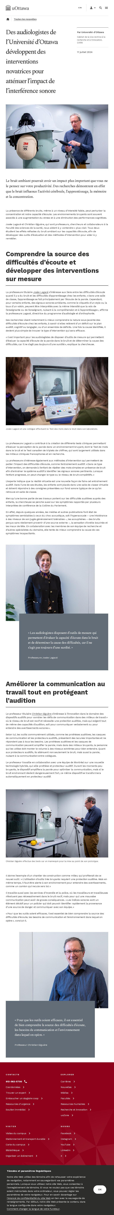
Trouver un (16, 1092)
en (80, 8)
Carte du (15, 1144)
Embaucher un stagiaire (22, 1098)
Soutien (16, 1109)
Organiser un (19, 1155)
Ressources (18, 1104)
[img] (17, 8)
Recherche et (74, 1109)
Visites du (16, 1133)
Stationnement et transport (25, 1139)
